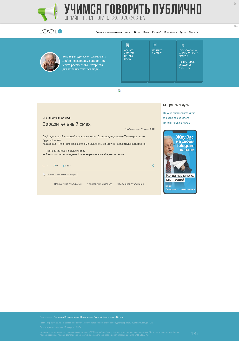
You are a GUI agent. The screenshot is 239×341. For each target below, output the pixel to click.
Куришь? (156, 32)
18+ (236, 26)
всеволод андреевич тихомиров (62, 174)
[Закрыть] (235, 4)
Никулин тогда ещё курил (177, 123)
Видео (137, 32)
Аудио (128, 32)
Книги (146, 32)
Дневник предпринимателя (109, 32)
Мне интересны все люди (57, 117)
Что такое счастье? (157, 52)
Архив (183, 32)
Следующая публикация (130, 184)
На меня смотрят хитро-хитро (179, 113)
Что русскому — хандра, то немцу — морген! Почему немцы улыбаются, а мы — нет (189, 59)
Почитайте (169, 32)
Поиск (192, 32)
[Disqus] (99, 262)
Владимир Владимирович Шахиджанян (73, 317)
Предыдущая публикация (67, 184)
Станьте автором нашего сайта (129, 55)
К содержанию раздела (99, 184)
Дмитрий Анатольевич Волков (108, 317)
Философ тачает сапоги (176, 118)
